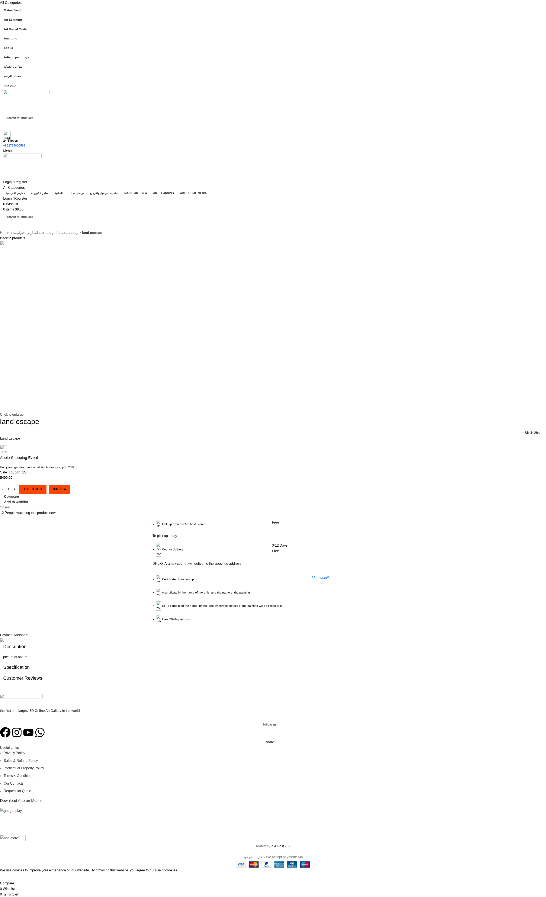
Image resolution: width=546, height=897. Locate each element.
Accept (8, 876)
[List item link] (230, 621)
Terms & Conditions (18, 776)
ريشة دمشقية (69, 233)
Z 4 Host (277, 846)
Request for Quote (17, 791)
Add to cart (32, 489)
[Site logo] (26, 101)
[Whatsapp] (40, 732)
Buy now (59, 489)
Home (5, 233)
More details (321, 577)
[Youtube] (28, 732)
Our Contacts (13, 783)
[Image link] (21, 701)
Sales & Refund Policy (21, 760)
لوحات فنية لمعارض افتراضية (34, 233)
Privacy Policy (14, 753)
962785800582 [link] (15, 145)
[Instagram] (17, 732)
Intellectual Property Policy (24, 768)
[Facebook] (5, 732)
